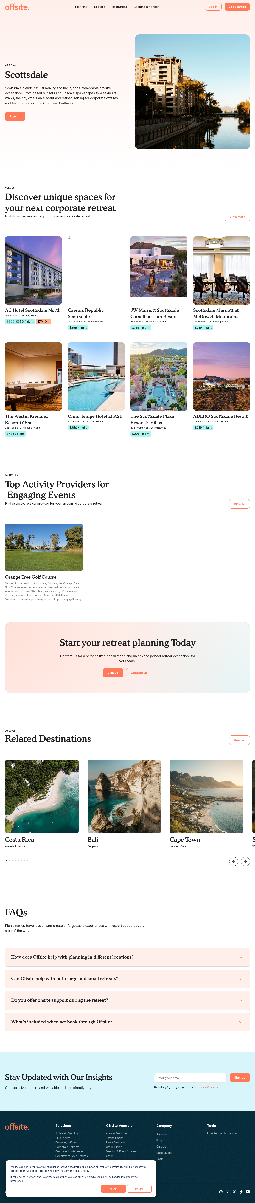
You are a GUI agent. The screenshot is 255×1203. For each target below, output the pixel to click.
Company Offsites (66, 1142)
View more (237, 217)
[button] (81, 6)
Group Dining (114, 1146)
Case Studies (164, 1152)
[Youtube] (247, 1192)
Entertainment (114, 1138)
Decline (139, 1189)
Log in (213, 7)
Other (109, 1155)
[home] (17, 6)
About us (161, 1134)
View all (239, 504)
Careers (161, 1146)
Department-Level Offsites (71, 1155)
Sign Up (113, 673)
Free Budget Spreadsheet (223, 1133)
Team (159, 1158)
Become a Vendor (146, 7)
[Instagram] (227, 1192)
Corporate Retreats (67, 1146)
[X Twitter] (234, 1192)
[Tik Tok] (241, 1192)
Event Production (116, 1142)
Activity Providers (117, 1133)
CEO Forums (62, 1138)
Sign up (15, 116)
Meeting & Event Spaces (121, 1151)
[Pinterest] (221, 1192)
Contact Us (139, 673)
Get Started (237, 7)
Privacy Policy (81, 1170)
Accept (113, 1189)
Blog (159, 1140)
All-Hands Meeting (66, 1133)
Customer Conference (69, 1151)
